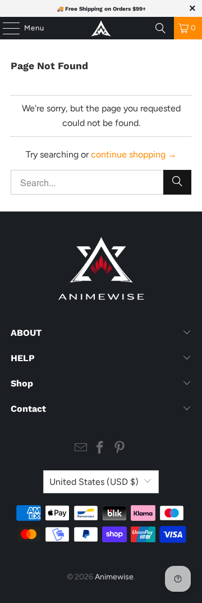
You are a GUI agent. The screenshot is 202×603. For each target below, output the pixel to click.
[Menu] (5, 28)
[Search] (160, 28)
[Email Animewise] (80, 448)
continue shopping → (134, 154)
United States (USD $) (94, 481)
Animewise (114, 577)
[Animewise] (101, 28)
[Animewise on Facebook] (100, 448)
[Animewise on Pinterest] (120, 448)
